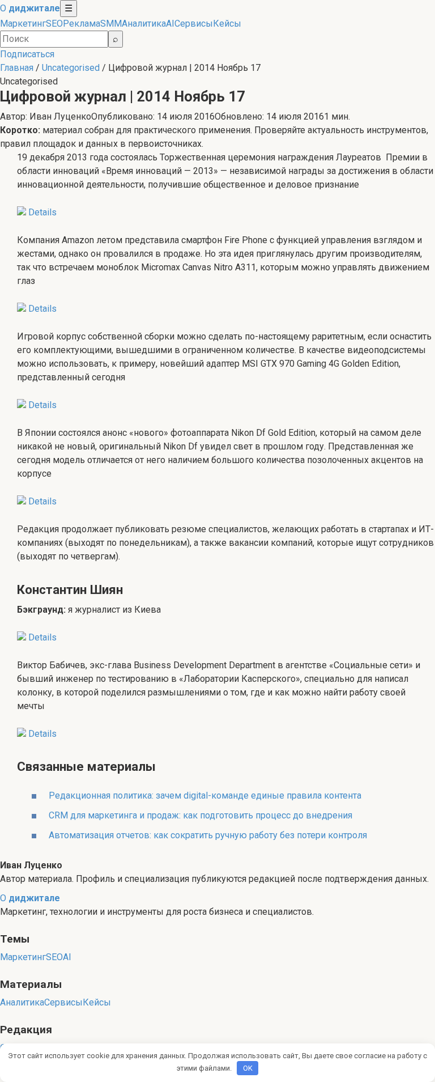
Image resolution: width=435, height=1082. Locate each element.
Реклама (81, 23)
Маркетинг (23, 23)
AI (170, 23)
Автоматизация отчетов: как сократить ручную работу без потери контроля (208, 835)
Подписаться (27, 54)
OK (248, 1068)
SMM (111, 23)
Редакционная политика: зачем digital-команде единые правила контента (205, 795)
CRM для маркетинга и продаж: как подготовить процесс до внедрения (200, 815)
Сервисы (193, 23)
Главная (16, 67)
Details (42, 212)
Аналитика (144, 23)
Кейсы (227, 23)
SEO (54, 23)
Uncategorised (71, 67)
